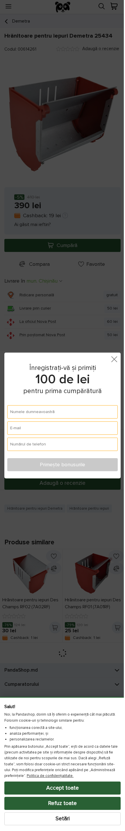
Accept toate (60, 787)
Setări (60, 818)
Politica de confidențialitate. (50, 775)
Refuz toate (60, 803)
